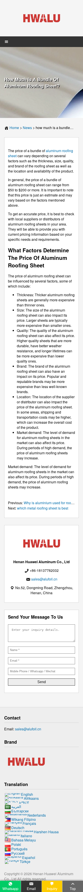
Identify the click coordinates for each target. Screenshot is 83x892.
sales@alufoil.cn (28, 728)
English (27, 794)
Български (20, 811)
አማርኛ (24, 802)
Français (29, 823)
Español (28, 857)
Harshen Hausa (46, 832)
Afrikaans (31, 798)
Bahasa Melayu (23, 840)
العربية (16, 806)
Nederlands (36, 815)
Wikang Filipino (23, 819)
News (27, 127)
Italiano (26, 836)
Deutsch (17, 827)
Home (14, 127)
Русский (18, 853)
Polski (16, 844)
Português (19, 848)
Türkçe (25, 861)
